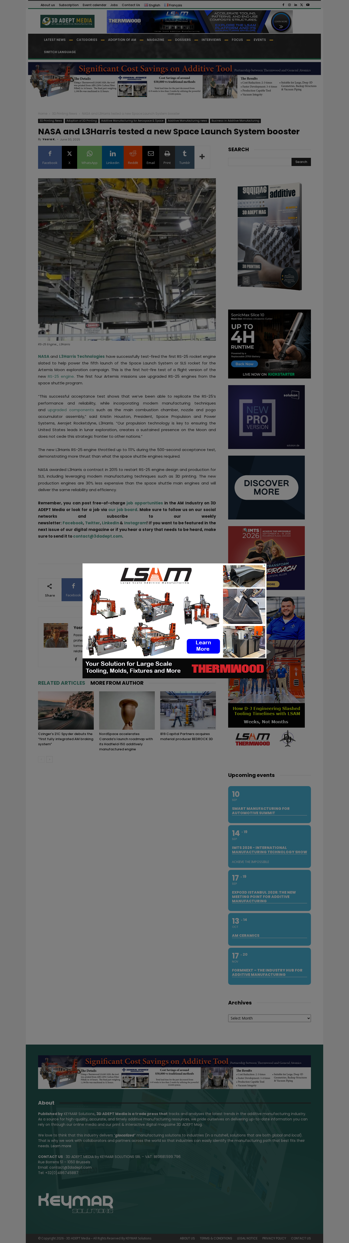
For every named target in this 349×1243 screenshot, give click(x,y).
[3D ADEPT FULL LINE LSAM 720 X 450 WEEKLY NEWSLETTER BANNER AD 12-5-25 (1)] (174, 677)
